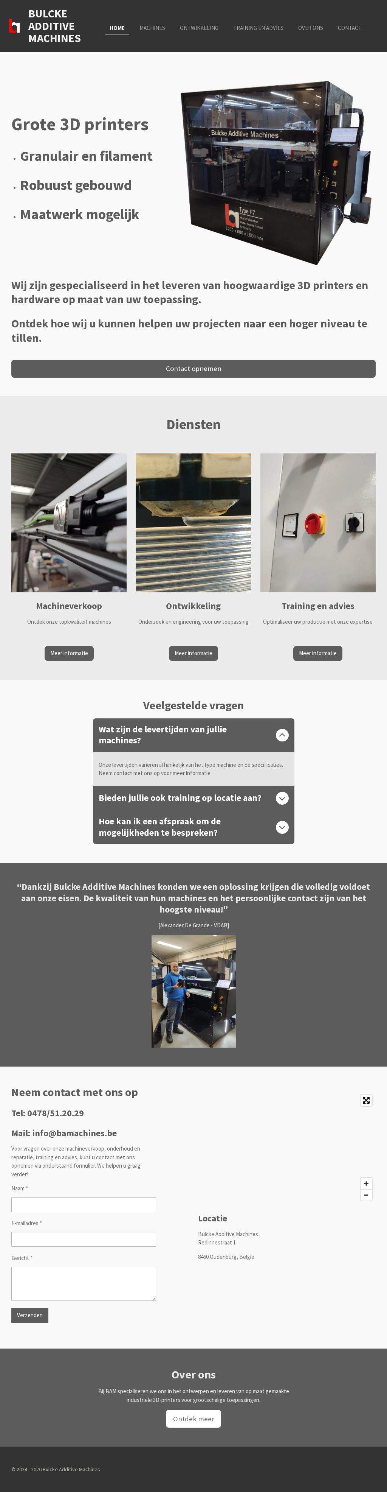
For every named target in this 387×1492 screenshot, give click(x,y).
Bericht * (22, 1258)
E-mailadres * (26, 1223)
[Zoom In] (366, 1183)
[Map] (287, 1147)
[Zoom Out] (366, 1195)
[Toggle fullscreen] (366, 1100)
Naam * (19, 1188)
